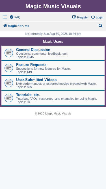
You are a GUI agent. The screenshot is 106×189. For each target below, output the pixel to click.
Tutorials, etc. (28, 95)
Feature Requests (31, 65)
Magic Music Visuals (53, 6)
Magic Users (53, 42)
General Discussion (33, 50)
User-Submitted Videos (36, 80)
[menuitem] (15, 17)
